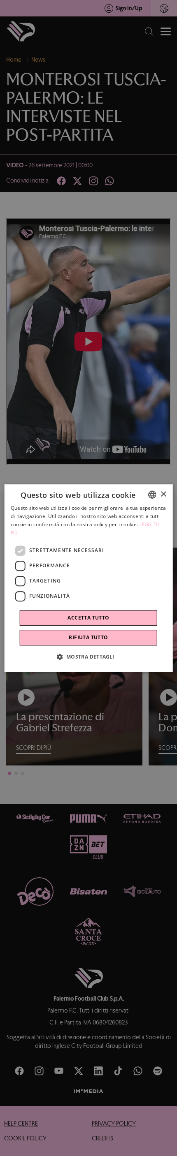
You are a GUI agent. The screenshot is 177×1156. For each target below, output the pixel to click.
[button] (88, 656)
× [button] (163, 494)
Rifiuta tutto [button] (88, 637)
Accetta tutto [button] (88, 617)
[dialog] (89, 578)
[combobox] (152, 494)
